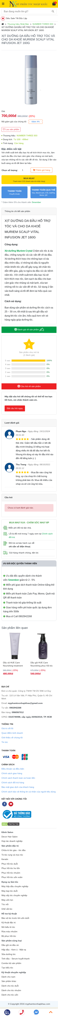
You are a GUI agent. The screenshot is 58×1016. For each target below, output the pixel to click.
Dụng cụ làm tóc (9, 882)
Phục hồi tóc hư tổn (10, 868)
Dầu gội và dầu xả (10, 945)
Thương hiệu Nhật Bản (18, 24)
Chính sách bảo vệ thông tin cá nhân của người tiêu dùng (28, 791)
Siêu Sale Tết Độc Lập (16, 18)
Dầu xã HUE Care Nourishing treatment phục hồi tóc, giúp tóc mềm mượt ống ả (13, 664)
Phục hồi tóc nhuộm (10, 873)
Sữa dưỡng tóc (8, 954)
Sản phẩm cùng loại (11, 940)
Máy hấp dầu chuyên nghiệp (14, 886)
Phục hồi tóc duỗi (9, 864)
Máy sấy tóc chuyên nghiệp (14, 895)
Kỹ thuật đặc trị (8, 922)
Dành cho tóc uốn (9, 995)
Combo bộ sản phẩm (11, 963)
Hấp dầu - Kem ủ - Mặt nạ (13, 950)
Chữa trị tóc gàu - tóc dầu (13, 850)
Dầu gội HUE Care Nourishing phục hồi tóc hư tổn (41, 664)
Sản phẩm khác (8, 981)
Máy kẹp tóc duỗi (9, 891)
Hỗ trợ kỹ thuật (9, 913)
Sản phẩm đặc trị (10, 846)
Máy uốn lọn (7, 900)
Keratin (4, 859)
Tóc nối (4, 904)
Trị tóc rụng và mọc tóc (12, 855)
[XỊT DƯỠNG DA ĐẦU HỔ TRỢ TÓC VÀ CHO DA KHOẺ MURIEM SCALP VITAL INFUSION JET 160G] (29, 80)
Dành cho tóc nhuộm (11, 990)
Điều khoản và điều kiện (12, 769)
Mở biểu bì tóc (8, 927)
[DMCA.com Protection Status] (10, 824)
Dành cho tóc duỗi (10, 986)
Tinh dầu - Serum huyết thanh (15, 959)
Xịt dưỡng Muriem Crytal (18, 251)
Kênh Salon (7, 832)
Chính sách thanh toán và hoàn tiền (18, 778)
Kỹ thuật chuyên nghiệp (13, 972)
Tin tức (4, 742)
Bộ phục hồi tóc (8, 936)
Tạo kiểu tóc (7, 968)
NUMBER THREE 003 (43, 24)
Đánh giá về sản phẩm (28, 329)
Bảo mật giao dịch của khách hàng (17, 787)
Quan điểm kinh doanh (12, 733)
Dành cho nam (8, 977)
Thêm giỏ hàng (42, 170)
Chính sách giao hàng (11, 773)
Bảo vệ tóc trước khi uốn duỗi (15, 918)
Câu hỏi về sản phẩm (30, 386)
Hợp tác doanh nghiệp (11, 841)
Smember (36, 202)
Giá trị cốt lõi (7, 728)
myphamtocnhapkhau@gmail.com (25, 703)
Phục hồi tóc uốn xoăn (11, 877)
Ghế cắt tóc (6, 909)
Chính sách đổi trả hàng (12, 782)
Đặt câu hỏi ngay (15, 408)
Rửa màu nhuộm (9, 931)
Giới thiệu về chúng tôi (12, 737)
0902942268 (15, 708)
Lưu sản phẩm (12, 129)
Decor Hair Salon (9, 837)
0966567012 (18, 712)
